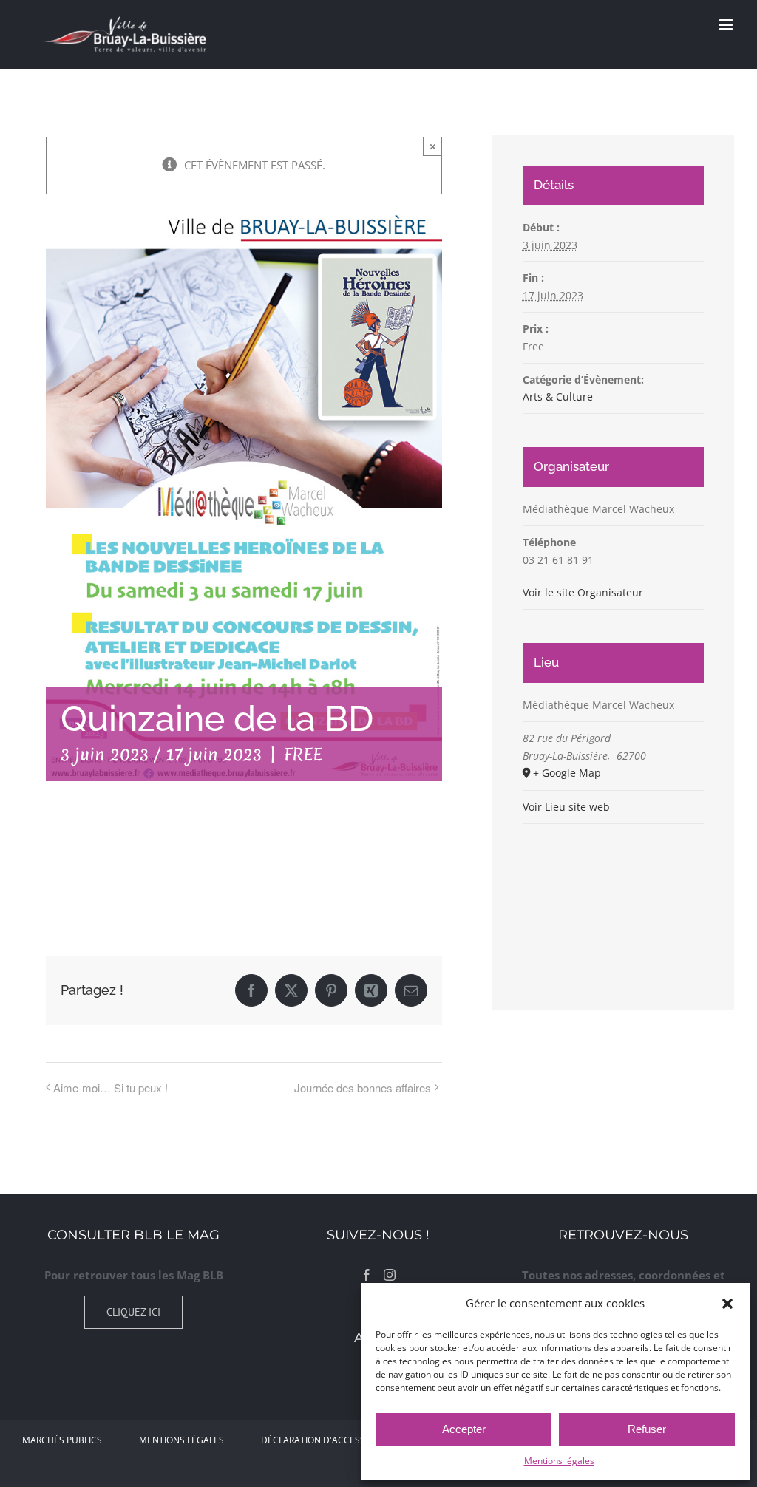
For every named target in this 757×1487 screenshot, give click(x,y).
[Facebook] (367, 1275)
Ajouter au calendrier (119, 864)
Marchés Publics (62, 1440)
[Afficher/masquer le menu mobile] (727, 25)
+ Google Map (567, 773)
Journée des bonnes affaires (362, 1087)
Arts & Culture (558, 396)
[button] (727, 1303)
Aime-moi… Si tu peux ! (110, 1087)
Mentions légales (559, 1460)
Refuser (647, 1429)
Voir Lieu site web (566, 807)
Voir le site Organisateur (583, 592)
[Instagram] (390, 1275)
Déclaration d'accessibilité (327, 1440)
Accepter (464, 1429)
